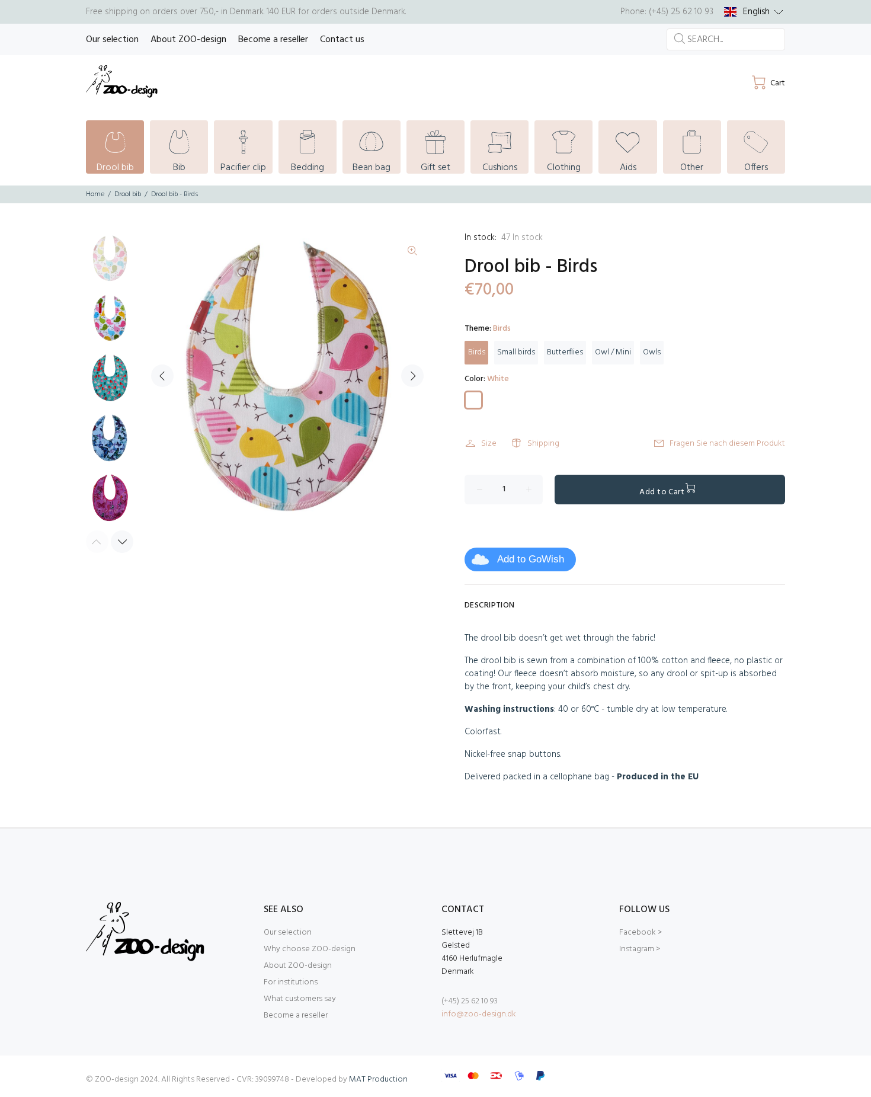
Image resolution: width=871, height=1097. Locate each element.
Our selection (288, 932)
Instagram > (639, 949)
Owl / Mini (613, 352)
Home (95, 194)
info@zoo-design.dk (478, 1014)
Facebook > (640, 932)
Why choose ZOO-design (310, 949)
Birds (476, 352)
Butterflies (565, 352)
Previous (162, 375)
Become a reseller (296, 1015)
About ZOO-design (298, 966)
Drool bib (127, 194)
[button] (753, 11)
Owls (652, 352)
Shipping (543, 443)
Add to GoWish (530, 559)
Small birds (516, 352)
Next (412, 375)
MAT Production (378, 1079)
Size (489, 443)
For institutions (291, 982)
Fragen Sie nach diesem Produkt (727, 443)
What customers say (300, 999)
